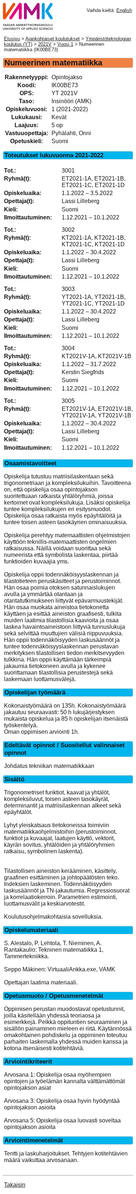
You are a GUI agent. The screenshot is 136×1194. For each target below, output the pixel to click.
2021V (44, 44)
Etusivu (12, 38)
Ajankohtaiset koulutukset (52, 38)
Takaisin (14, 1185)
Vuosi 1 (65, 44)
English (124, 10)
